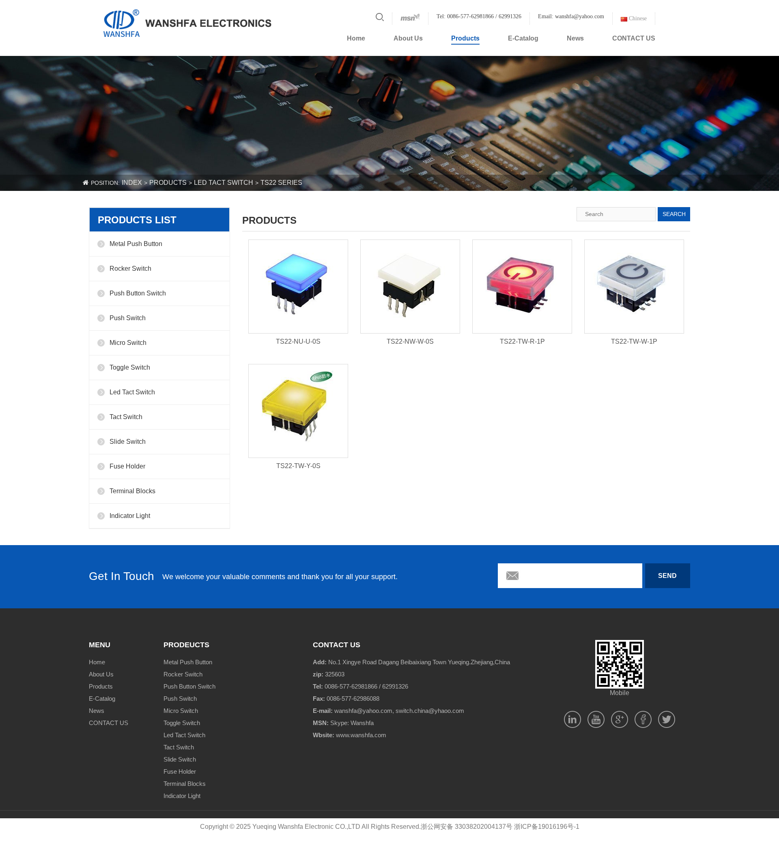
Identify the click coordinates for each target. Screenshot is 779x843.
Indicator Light (130, 515)
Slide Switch (128, 441)
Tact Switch (126, 416)
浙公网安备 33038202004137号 (466, 826)
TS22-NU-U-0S (298, 341)
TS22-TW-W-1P (634, 341)
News (575, 38)
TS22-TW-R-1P (522, 341)
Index (132, 182)
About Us (408, 38)
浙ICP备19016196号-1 (546, 826)
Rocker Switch (130, 268)
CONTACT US (633, 38)
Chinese (637, 18)
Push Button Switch (138, 293)
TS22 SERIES (281, 182)
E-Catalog (523, 38)
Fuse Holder (127, 466)
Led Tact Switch (223, 182)
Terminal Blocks (132, 491)
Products (465, 38)
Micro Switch (128, 342)
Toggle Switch (130, 367)
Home (356, 38)
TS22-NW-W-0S (410, 341)
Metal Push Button (136, 243)
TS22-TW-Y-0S (298, 465)
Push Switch (128, 318)
